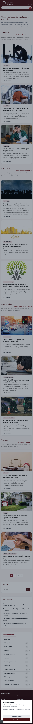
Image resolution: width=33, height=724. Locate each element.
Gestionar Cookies (1, 721)
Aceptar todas (16, 719)
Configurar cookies (16, 716)
